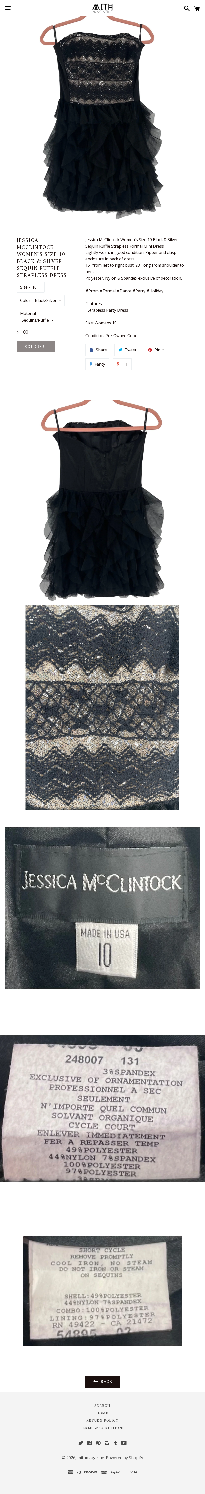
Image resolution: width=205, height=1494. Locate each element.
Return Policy (102, 1420)
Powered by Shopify (124, 1457)
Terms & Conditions (102, 1427)
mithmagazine (91, 1457)
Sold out (36, 346)
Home (102, 1413)
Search (102, 1405)
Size (24, 287)
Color (25, 300)
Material (28, 313)
